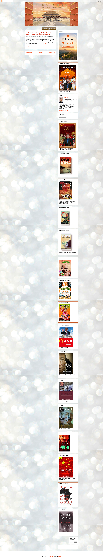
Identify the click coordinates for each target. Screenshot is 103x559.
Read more (45, 43)
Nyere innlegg (29, 52)
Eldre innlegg (51, 52)
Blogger (59, 556)
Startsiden (40, 52)
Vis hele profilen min (63, 110)
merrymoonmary (50, 556)
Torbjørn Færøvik (69, 97)
